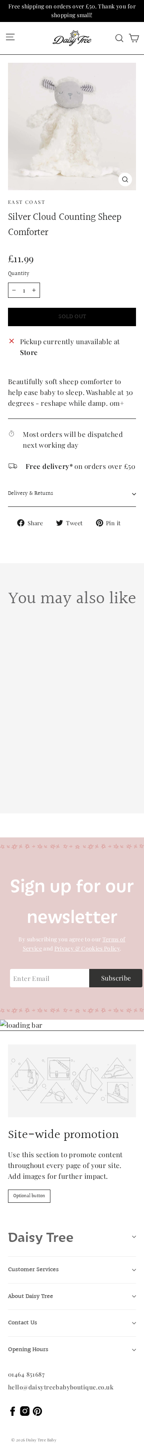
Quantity (18, 274)
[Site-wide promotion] (72, 1080)
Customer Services (33, 1270)
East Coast (26, 202)
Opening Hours (28, 1350)
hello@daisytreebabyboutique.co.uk (61, 1387)
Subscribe (116, 978)
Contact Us (22, 1323)
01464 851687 (26, 1374)
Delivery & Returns (30, 493)
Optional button (29, 1196)
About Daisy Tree (30, 1297)
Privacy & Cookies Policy (87, 948)
